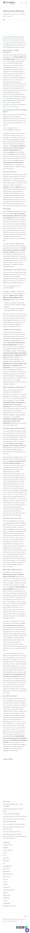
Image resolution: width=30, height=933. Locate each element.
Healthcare (6, 861)
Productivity (6, 887)
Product (5, 884)
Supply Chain (6, 895)
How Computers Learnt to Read (11, 831)
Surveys (5, 900)
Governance (6, 858)
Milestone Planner (8, 591)
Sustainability (6, 903)
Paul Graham (17, 521)
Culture (5, 853)
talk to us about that (12, 730)
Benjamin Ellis (7, 14)
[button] (27, 930)
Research (5, 892)
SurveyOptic (6, 898)
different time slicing (13, 525)
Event (4, 855)
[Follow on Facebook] (23, 927)
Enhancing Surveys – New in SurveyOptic (14, 819)
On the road (6, 876)
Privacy (5, 882)
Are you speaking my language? (11, 813)
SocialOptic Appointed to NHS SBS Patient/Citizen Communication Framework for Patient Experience (15, 836)
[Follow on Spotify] (26, 927)
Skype (19, 589)
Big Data (5, 847)
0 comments (10, 16)
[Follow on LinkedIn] (17, 927)
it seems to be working (11, 106)
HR (4, 863)
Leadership (6, 869)
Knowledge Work (7, 866)
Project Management (8, 890)
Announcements (7, 845)
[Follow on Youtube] (20, 927)
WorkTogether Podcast (9, 906)
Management (6, 871)
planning (5, 879)
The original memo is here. (10, 43)
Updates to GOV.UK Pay (9, 821)
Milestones (6, 347)
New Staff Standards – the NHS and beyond (15, 816)
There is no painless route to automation (14, 824)
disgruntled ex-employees (10, 104)
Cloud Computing (8, 850)
